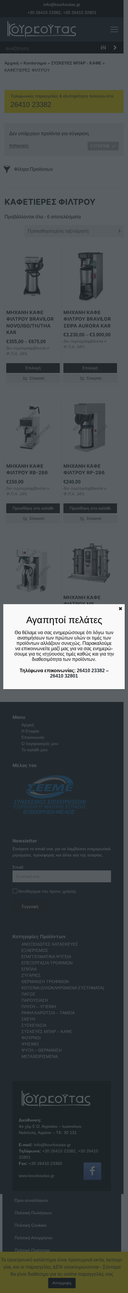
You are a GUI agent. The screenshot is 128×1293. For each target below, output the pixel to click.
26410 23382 (91, 670)
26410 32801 (64, 675)
